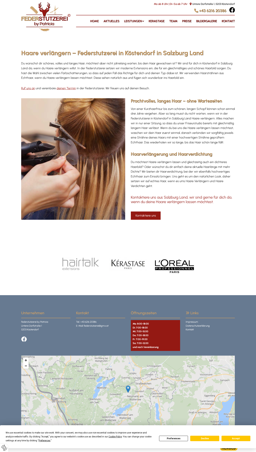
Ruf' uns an (28, 88)
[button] (146, 215)
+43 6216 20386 (212, 10)
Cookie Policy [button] (115, 436)
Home (94, 21)
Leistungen (133, 21)
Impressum (192, 321)
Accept (236, 438)
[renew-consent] (4, 448)
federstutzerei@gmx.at (96, 325)
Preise (187, 21)
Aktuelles (111, 21)
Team (173, 21)
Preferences (173, 438)
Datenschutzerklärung (198, 325)
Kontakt (228, 21)
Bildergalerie (206, 21)
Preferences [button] (44, 440)
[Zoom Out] (26, 366)
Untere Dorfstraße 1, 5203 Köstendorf (213, 4)
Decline (205, 438)
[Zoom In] (26, 360)
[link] (131, 21)
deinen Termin (66, 88)
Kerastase (157, 21)
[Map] (128, 393)
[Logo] (45, 16)
